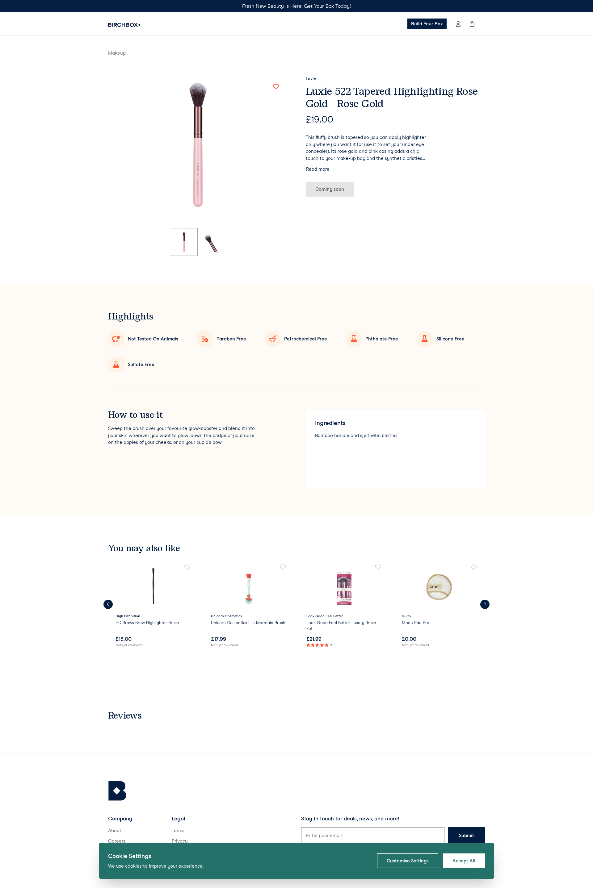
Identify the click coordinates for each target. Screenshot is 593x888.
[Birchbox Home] (124, 24)
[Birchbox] (117, 791)
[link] (153, 606)
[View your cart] (475, 23)
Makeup (117, 53)
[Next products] (485, 604)
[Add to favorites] (276, 87)
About (114, 830)
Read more (318, 169)
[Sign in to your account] (458, 23)
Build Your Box (427, 24)
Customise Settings (408, 861)
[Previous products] (108, 604)
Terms (178, 830)
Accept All (463, 861)
